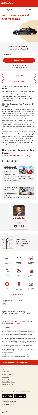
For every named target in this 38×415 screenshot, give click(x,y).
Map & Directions (23, 246)
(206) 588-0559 (14, 156)
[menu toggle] (35, 3)
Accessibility (5, 377)
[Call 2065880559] (15, 226)
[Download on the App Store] (7, 396)
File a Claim (19, 75)
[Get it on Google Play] (20, 396)
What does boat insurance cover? (10, 167)
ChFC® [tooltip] (19, 222)
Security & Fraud (6, 374)
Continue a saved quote (18, 65)
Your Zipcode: (8, 54)
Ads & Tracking (6, 371)
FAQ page (30, 156)
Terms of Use (5, 379)
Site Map (4, 387)
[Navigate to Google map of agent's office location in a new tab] (22, 226)
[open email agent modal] (19, 226)
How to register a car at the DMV (10, 188)
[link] (9, 3)
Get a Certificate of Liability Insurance (19, 229)
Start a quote (19, 60)
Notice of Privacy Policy (8, 382)
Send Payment (19, 81)
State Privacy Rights (7, 384)
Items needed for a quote (19, 67)
